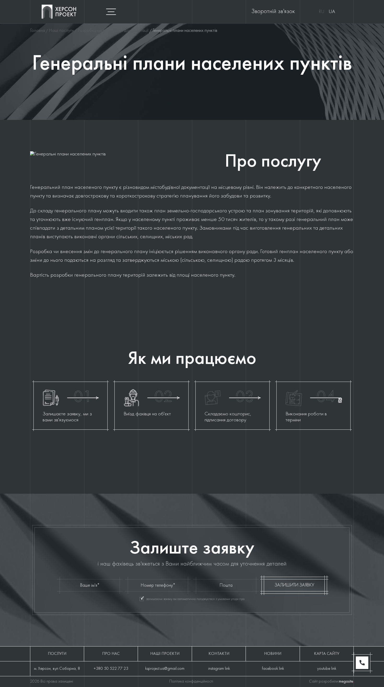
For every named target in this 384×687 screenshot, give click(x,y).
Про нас (111, 654)
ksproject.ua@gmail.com (164, 669)
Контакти (218, 654)
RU (321, 11)
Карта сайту (326, 654)
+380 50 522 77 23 (111, 669)
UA (332, 11)
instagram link (219, 669)
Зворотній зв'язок (273, 12)
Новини (272, 654)
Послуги (57, 654)
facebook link (273, 669)
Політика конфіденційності (191, 681)
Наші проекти (164, 654)
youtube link (326, 669)
